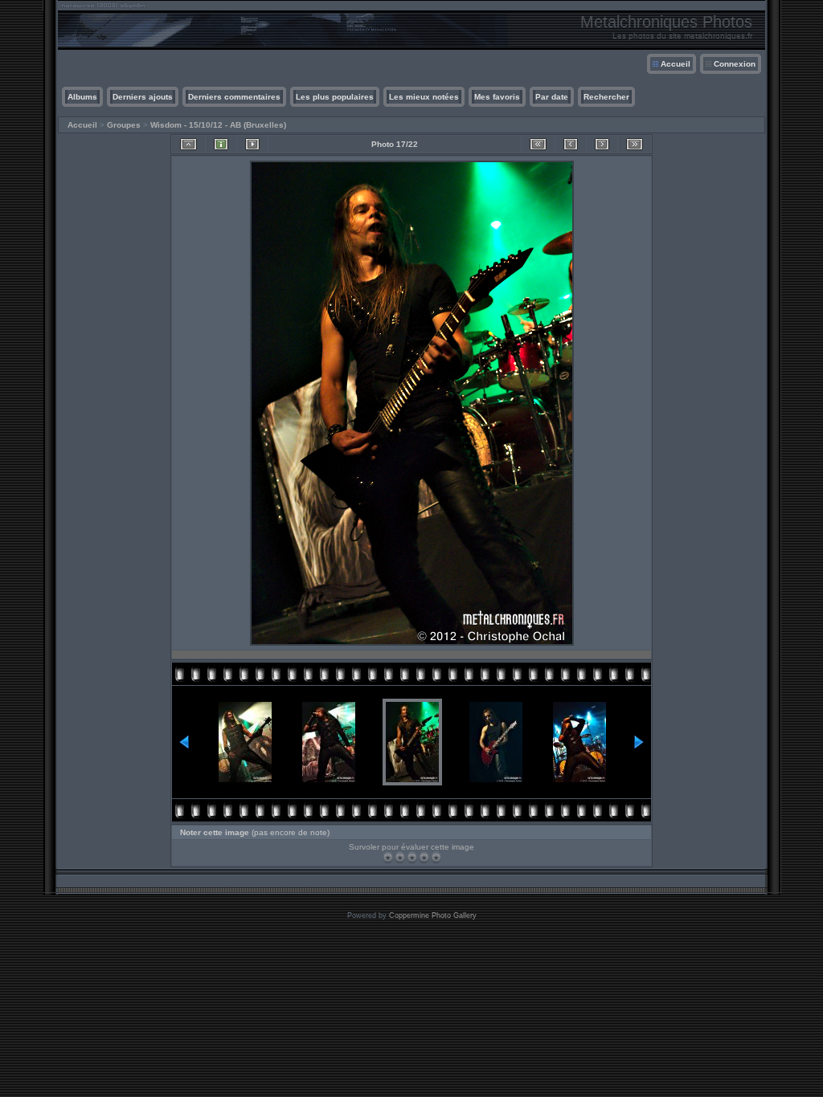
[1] (388, 857)
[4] (424, 857)
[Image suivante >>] (602, 144)
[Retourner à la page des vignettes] (188, 144)
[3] (412, 857)
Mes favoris (497, 96)
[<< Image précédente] (570, 144)
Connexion (734, 63)
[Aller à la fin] (634, 144)
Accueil (675, 63)
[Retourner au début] (538, 144)
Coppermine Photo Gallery (433, 915)
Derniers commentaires (234, 96)
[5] (436, 857)
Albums (82, 96)
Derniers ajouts (143, 96)
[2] (400, 857)
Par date (551, 96)
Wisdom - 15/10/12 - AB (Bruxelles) (218, 124)
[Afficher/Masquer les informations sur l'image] (221, 144)
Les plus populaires (335, 96)
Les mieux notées (424, 96)
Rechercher (606, 96)
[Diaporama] (252, 144)
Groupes (124, 124)
